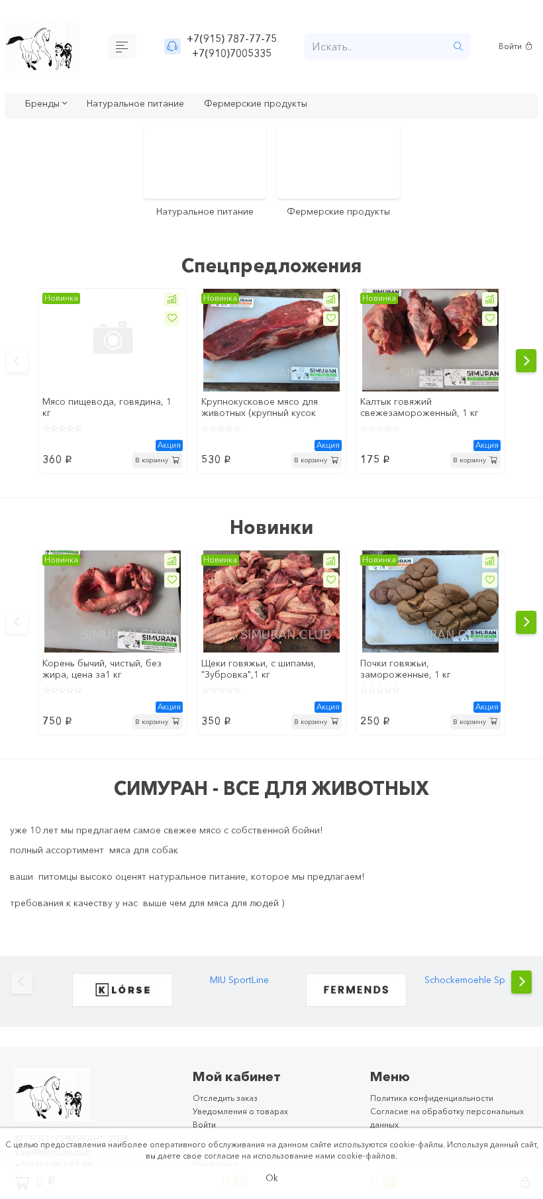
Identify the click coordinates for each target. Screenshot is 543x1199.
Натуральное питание (148, 104)
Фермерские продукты (282, 104)
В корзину (147, 475)
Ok (271, 1177)
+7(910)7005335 (233, 54)
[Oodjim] (356, 1009)
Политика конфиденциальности (441, 1119)
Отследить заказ (230, 1119)
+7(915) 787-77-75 (233, 37)
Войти (512, 46)
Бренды (46, 104)
